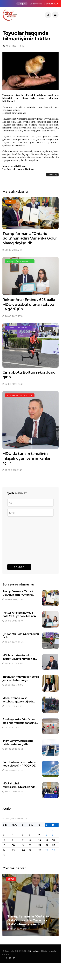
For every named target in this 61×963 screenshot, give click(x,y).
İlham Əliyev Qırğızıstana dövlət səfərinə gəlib (17, 742)
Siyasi (10, 201)
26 (23, 850)
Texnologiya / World (18, 327)
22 (47, 845)
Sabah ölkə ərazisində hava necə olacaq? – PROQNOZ (19, 764)
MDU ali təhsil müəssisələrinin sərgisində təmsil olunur (18, 787)
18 (13, 845)
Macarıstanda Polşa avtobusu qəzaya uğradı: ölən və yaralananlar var (17, 702)
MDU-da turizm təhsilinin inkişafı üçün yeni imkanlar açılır (26, 458)
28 (39, 850)
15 (47, 840)
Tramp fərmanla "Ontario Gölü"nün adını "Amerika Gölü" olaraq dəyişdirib (29, 238)
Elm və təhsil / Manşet (19, 395)
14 (39, 840)
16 (53, 840)
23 (53, 845)
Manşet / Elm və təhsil (19, 261)
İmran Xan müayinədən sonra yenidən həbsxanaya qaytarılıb (20, 680)
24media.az (34, 951)
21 (39, 845)
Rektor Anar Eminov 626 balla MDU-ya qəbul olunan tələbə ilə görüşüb (28, 304)
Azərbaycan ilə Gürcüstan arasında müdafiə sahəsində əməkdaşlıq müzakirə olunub (20, 723)
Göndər (19, 567)
